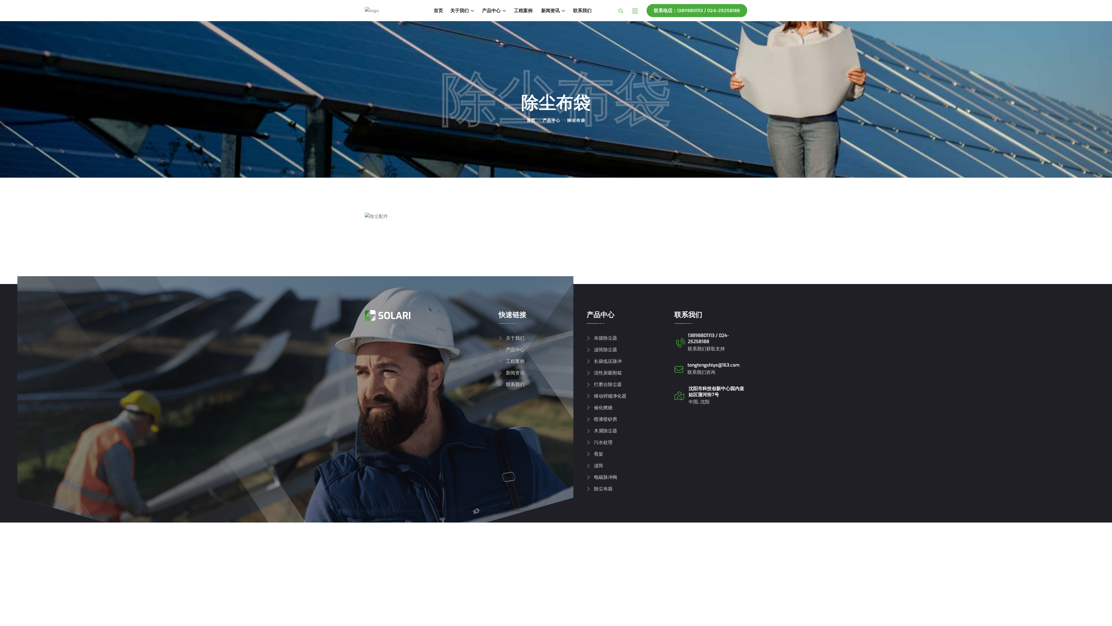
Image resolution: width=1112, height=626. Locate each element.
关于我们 (459, 10)
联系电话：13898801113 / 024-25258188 (697, 10)
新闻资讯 (550, 10)
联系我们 (582, 10)
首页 (438, 10)
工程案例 (523, 10)
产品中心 (491, 10)
